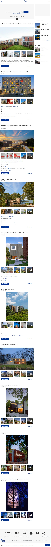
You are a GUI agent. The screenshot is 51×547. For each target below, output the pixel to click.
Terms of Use (17, 545)
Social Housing (4, 106)
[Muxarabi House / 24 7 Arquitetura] (37, 55)
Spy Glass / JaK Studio (45, 29)
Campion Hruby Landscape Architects (20, 223)
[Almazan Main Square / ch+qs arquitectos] (37, 25)
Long (8, 335)
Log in (49, 1)
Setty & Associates (11, 116)
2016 (5, 166)
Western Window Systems (12, 222)
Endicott (9, 168)
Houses (2, 216)
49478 (6, 164)
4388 (5, 278)
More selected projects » (46, 40)
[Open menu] (1, 1)
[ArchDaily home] (25, 1)
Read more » (30, 66)
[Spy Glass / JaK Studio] (37, 31)
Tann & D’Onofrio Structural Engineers (16, 335)
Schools (2, 274)
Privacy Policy (23, 545)
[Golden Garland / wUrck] (37, 37)
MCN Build (9, 170)
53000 (6, 110)
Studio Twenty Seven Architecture (16, 108)
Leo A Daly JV (8, 108)
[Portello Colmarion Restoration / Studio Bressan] (37, 49)
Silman (15, 116)
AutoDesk (9, 113)
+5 (8, 114)
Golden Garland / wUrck (45, 35)
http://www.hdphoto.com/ (17, 13)
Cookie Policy (30, 545)
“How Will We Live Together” (11, 58)
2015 (5, 220)
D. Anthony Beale (10, 223)
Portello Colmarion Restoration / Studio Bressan (44, 49)
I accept (47, 545)
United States (15, 106)
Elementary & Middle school (6, 161)
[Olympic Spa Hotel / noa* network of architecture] (37, 61)
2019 (5, 111)
